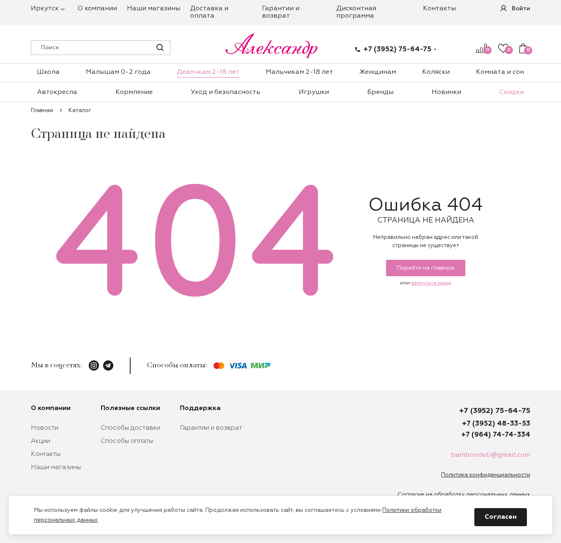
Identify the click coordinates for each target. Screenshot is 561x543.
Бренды (380, 92)
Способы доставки (130, 428)
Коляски (436, 72)
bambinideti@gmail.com (490, 455)
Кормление (134, 92)
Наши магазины (153, 8)
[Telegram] (108, 365)
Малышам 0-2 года (118, 72)
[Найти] (159, 47)
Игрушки (314, 92)
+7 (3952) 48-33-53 (496, 423)
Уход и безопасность (225, 92)
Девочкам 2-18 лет (208, 72)
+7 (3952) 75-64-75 (397, 49)
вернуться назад (431, 283)
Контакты (439, 8)
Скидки (511, 92)
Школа (48, 72)
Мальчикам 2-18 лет (299, 72)
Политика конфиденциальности (485, 475)
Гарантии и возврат (211, 428)
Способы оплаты (127, 441)
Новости (44, 428)
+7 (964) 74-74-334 (495, 434)
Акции (40, 441)
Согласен (501, 517)
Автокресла (57, 92)
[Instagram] (94, 365)
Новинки (446, 92)
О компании (97, 8)
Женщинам (377, 72)
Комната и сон (500, 72)
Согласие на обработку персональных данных (464, 494)
